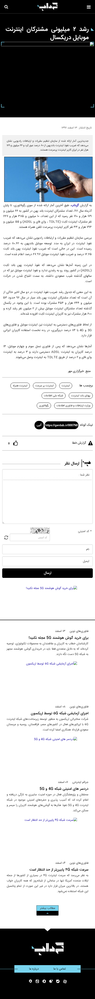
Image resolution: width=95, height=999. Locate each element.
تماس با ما (59, 968)
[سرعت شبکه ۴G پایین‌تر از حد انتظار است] (47, 837)
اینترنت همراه (20, 385)
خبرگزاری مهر (76, 371)
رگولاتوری (44, 405)
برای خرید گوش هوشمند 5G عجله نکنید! (58, 638)
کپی (39, 425)
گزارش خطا (79, 443)
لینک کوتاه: (86, 425)
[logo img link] (47, 6)
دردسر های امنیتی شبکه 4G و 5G (64, 789)
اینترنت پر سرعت (44, 385)
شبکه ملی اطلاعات (53, 395)
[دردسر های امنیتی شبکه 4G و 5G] (47, 756)
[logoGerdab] (48, 949)
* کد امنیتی (85, 531)
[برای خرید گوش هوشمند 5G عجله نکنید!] (47, 605)
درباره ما (34, 968)
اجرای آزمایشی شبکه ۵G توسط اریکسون (59, 713)
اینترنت (66, 385)
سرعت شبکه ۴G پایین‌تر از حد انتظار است (58, 870)
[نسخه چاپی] (5, 127)
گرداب (75, 205)
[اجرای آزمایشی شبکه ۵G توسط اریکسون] (47, 681)
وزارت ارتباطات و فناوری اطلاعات (73, 405)
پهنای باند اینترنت (80, 395)
